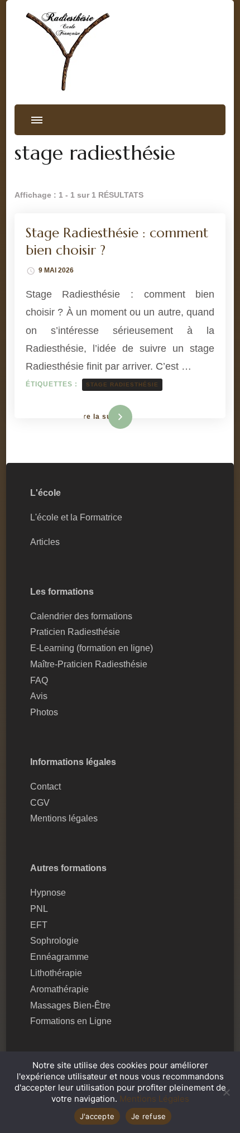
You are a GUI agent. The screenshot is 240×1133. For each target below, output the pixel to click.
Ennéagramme (59, 957)
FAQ (39, 680)
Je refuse (148, 1116)
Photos (44, 712)
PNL (39, 909)
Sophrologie (54, 940)
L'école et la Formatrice (76, 517)
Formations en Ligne (71, 1021)
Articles (45, 542)
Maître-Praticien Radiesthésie (88, 664)
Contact (45, 786)
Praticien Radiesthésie (75, 632)
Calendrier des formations (81, 616)
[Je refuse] (226, 1092)
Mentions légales (64, 818)
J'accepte (97, 1116)
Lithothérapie (56, 973)
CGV (40, 802)
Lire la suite (102, 416)
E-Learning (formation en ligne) (91, 648)
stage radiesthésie (122, 384)
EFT (38, 925)
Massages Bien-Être (70, 1005)
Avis (38, 696)
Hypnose (48, 892)
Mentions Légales (154, 1098)
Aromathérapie (59, 989)
